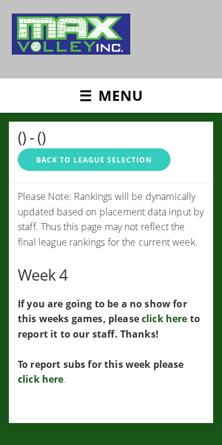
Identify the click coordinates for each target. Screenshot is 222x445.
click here (164, 318)
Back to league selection (94, 159)
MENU (120, 95)
